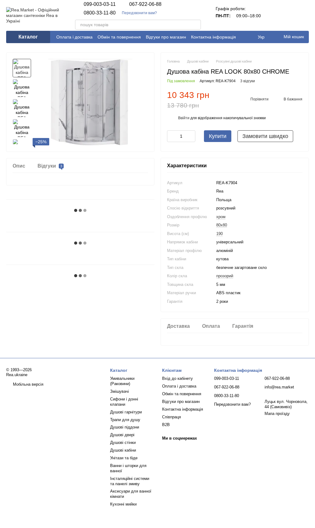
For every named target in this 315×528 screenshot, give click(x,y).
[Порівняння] (272, 15)
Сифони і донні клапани (124, 402)
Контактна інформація (213, 37)
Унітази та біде (124, 458)
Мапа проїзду (277, 413)
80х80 (221, 225)
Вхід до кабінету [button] (177, 378)
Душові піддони (124, 427)
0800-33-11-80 (100, 12)
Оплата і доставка (74, 37)
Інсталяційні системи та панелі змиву (129, 481)
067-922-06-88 (145, 4)
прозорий (224, 276)
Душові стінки (123, 442)
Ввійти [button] (183, 118)
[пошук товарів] (196, 25)
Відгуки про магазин (166, 37)
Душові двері (122, 435)
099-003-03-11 (100, 4)
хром (220, 216)
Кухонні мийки (123, 504)
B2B (166, 424)
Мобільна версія (27, 384)
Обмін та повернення (119, 37)
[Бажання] (288, 15)
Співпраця (171, 417)
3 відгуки (247, 81)
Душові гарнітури (126, 412)
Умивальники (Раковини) (122, 381)
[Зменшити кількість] (171, 136)
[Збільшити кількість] (190, 136)
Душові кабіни (123, 450)
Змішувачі (119, 391)
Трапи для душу (125, 419)
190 (219, 233)
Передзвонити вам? (139, 13)
